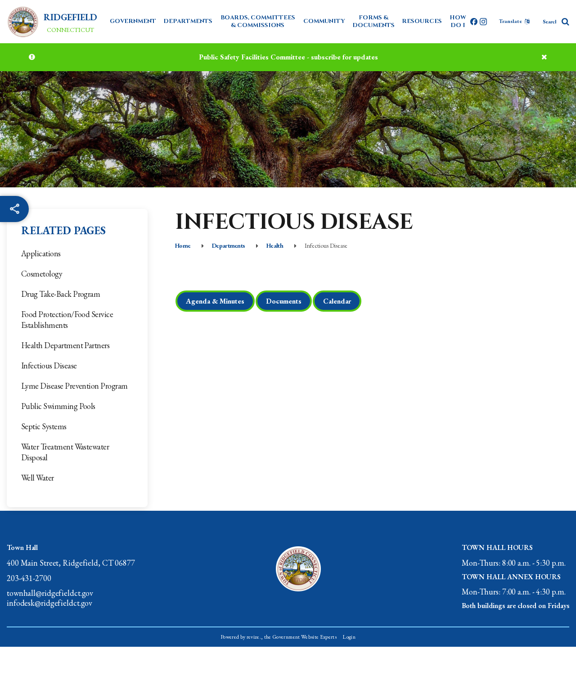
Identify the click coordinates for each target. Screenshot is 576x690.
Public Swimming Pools (58, 406)
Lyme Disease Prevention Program (74, 386)
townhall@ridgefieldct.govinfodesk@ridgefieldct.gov (50, 598)
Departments (187, 21)
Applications (41, 253)
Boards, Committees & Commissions (257, 21)
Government (133, 21)
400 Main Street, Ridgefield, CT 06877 (71, 563)
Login (349, 636)
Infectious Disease (49, 365)
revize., (255, 636)
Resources (422, 21)
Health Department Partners (65, 345)
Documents (284, 301)
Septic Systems (44, 426)
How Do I (458, 21)
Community (324, 21)
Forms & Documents (373, 21)
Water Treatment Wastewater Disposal (65, 452)
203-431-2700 (29, 578)
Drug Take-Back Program (60, 294)
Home (182, 245)
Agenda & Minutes (215, 301)
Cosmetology (41, 273)
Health (274, 245)
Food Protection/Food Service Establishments (67, 319)
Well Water (37, 477)
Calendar (337, 301)
